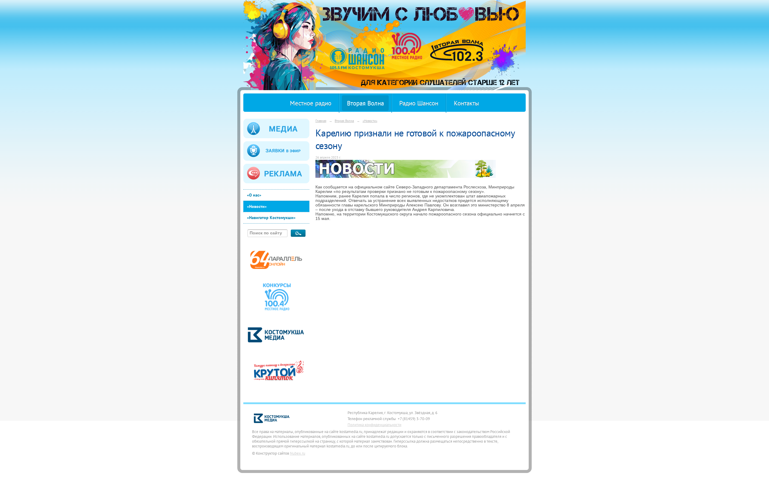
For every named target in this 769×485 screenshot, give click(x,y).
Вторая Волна (365, 103)
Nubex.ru (297, 453)
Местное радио (310, 103)
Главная (320, 120)
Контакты (466, 103)
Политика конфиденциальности (374, 424)
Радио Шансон (418, 103)
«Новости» (257, 206)
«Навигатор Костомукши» (271, 217)
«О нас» (254, 195)
